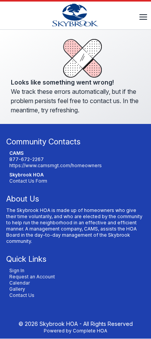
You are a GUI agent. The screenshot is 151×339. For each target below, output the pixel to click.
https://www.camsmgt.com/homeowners (55, 165)
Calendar (19, 283)
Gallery (17, 289)
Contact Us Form (28, 181)
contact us (105, 101)
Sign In (16, 270)
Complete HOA (90, 331)
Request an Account (32, 277)
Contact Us (21, 295)
